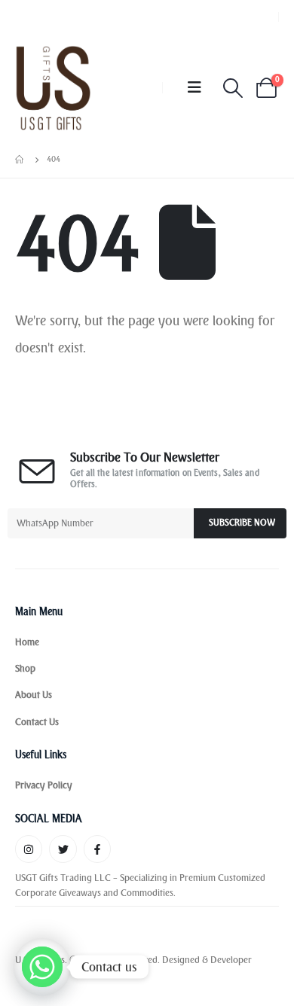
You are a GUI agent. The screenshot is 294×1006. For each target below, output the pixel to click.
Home (27, 642)
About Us (33, 694)
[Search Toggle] (232, 88)
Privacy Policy (43, 785)
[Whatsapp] (42, 967)
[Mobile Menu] (194, 88)
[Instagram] (28, 848)
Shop (25, 668)
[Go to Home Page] (20, 160)
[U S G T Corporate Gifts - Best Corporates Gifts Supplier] (53, 87)
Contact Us (37, 721)
